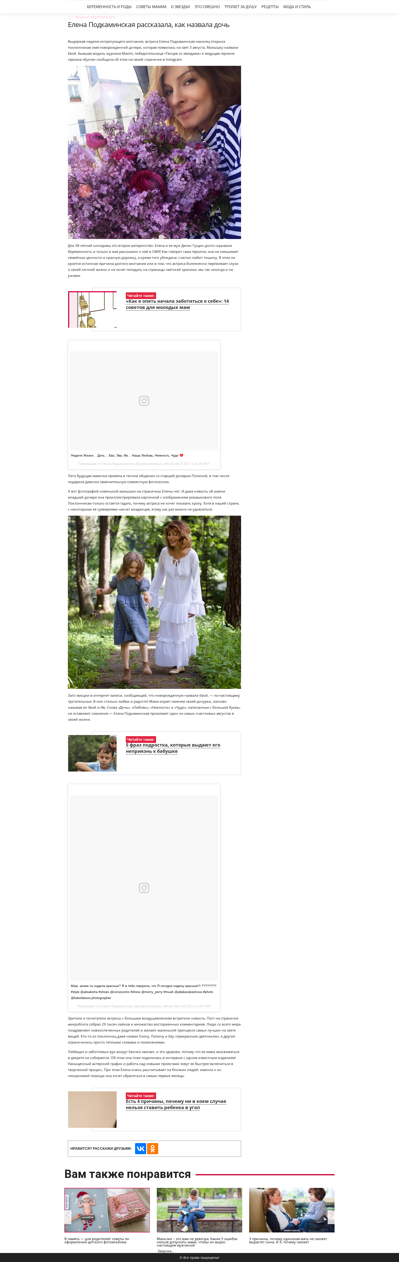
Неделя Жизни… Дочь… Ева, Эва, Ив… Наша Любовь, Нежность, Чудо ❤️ (127, 455)
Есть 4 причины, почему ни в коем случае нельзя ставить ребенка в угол (176, 1104)
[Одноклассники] (152, 1148)
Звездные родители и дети (95, 17)
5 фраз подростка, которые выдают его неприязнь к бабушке (173, 748)
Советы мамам (151, 6)
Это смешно (207, 6)
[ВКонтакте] (140, 1148)
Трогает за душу (240, 6)
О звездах (180, 6)
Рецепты (270, 6)
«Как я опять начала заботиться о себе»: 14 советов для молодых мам (177, 304)
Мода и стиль (297, 6)
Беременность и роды (109, 6)
